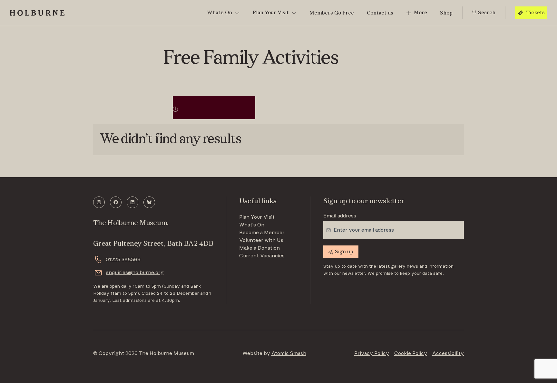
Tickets (535, 12)
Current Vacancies (262, 255)
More (420, 12)
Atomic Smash (288, 353)
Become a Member (262, 232)
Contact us (380, 13)
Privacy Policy (371, 353)
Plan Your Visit (271, 12)
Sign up (344, 251)
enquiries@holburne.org (135, 272)
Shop (446, 13)
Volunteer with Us (261, 240)
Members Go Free (331, 13)
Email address (339, 215)
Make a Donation (259, 248)
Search (486, 12)
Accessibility (448, 353)
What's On (251, 224)
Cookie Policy (410, 353)
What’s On (219, 12)
